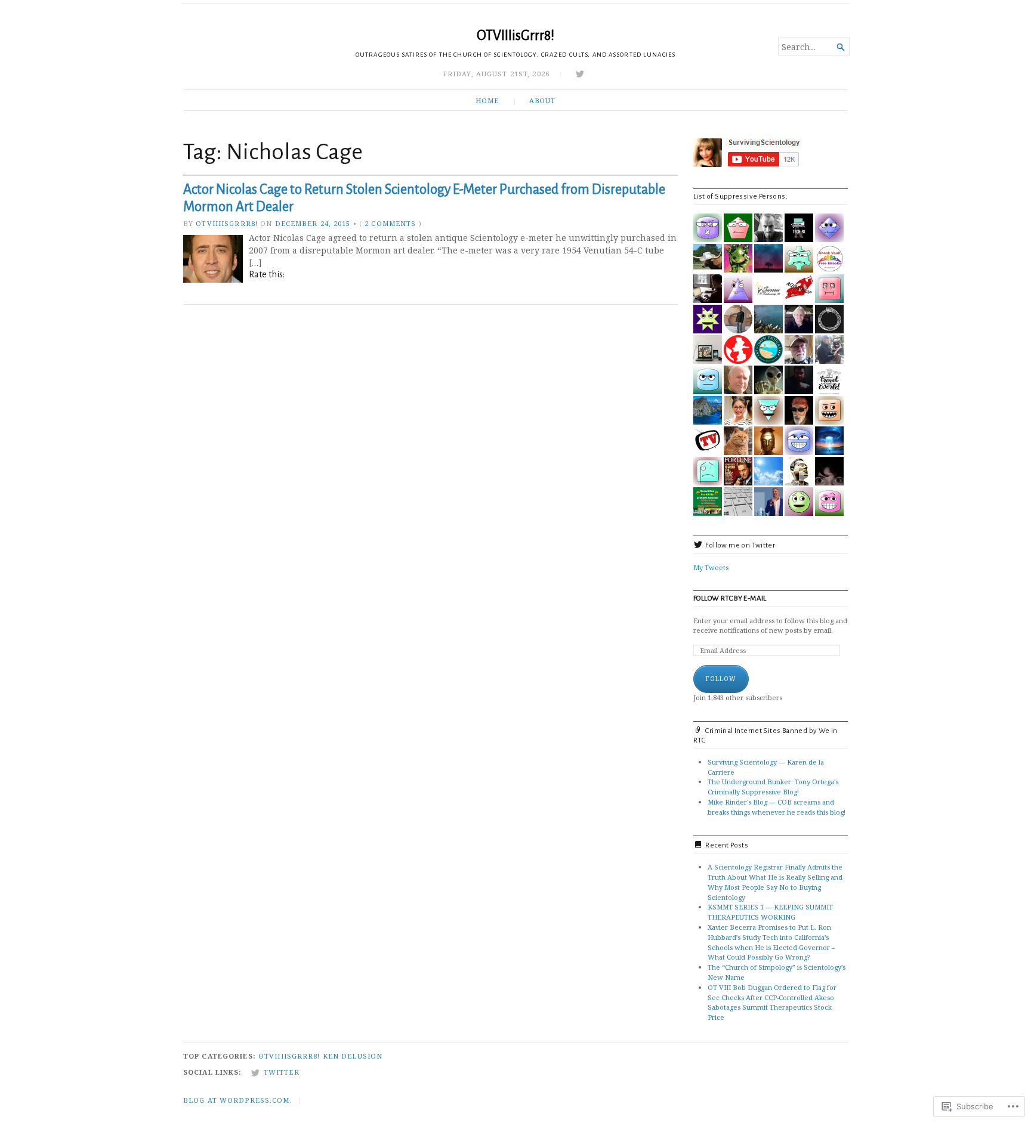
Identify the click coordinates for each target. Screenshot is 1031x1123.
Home (487, 100)
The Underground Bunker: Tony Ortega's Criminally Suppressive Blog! (773, 786)
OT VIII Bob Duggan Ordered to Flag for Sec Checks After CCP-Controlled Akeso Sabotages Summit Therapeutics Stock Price (772, 1002)
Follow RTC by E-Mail (730, 598)
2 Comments (390, 223)
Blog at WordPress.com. (237, 1100)
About (542, 100)
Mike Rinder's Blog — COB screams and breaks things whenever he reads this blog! (776, 806)
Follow (721, 679)
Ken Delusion (352, 1055)
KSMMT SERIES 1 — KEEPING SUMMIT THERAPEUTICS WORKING (770, 911)
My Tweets (711, 567)
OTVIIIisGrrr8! (515, 35)
